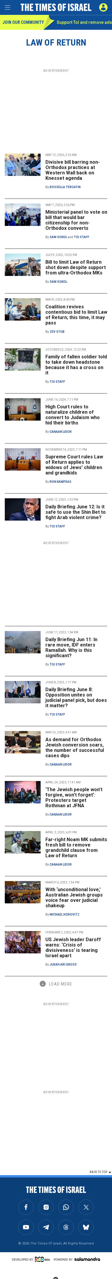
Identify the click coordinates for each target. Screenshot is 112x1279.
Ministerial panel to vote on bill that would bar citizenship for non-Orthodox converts (76, 220)
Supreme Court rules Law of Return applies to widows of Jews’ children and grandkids (74, 465)
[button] (103, 7)
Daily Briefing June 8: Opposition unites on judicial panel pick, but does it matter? (76, 697)
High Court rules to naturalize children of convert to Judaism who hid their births (72, 415)
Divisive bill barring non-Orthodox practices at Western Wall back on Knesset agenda (72, 170)
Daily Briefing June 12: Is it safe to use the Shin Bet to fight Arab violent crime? (75, 512)
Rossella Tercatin (65, 187)
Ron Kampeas (60, 481)
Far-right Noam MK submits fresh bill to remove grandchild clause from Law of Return (76, 847)
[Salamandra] (87, 1259)
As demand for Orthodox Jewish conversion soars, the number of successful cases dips (74, 747)
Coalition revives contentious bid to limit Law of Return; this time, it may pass (76, 315)
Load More (60, 984)
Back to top (98, 1172)
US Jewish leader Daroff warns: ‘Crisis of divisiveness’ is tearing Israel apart (73, 947)
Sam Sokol (58, 237)
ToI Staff (81, 237)
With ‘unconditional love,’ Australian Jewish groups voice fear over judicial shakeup (74, 897)
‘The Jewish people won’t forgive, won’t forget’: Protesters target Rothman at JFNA (73, 797)
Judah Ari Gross (63, 964)
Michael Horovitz (64, 914)
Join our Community (22, 22)
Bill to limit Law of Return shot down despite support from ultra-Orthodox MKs (75, 267)
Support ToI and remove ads (84, 22)
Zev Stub (57, 331)
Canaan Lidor (61, 431)
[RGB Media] (43, 1259)
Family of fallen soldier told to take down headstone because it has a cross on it (76, 365)
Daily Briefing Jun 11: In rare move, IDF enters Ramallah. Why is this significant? (71, 647)
